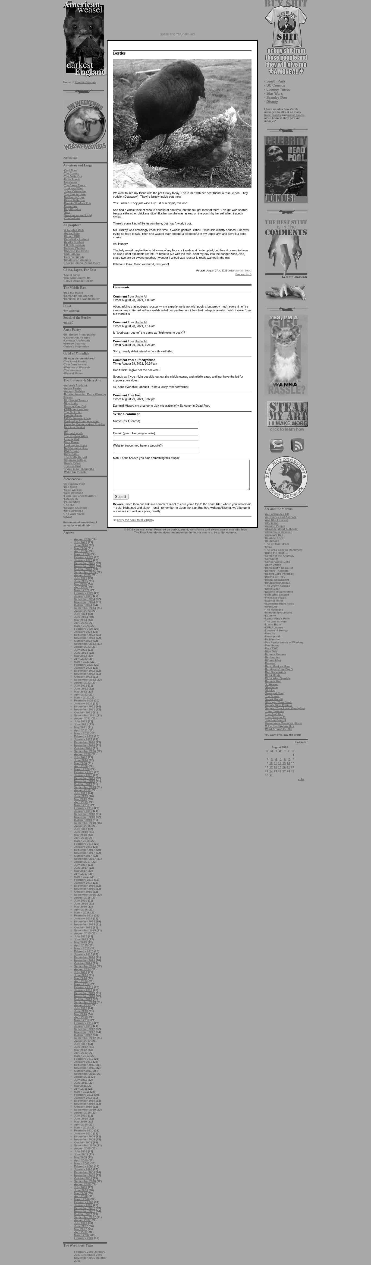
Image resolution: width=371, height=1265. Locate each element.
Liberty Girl (71, 439)
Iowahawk (70, 182)
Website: (118, 445)
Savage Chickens (75, 507)
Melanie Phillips (74, 247)
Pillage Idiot (273, 660)
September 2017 (85, 858)
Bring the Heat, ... (276, 552)
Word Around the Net (278, 729)
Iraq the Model (73, 292)
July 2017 (80, 864)
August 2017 (82, 861)
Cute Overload (73, 492)
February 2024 (83, 628)
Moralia (270, 633)
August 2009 (82, 1148)
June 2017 (81, 867)
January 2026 (83, 560)
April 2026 (81, 551)
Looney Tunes (278, 89)
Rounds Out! (273, 681)
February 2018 (83, 843)
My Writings (72, 310)
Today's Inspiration (76, 346)
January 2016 (83, 918)
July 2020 (80, 757)
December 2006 (91, 1254)
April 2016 (81, 909)
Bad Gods (70, 486)
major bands (295, 114)
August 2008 (82, 1184)
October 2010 (83, 1106)
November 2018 (84, 816)
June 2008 (81, 1190)
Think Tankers (274, 711)
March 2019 (82, 805)
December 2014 (84, 957)
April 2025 (81, 587)
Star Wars (274, 93)
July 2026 (80, 542)
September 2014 (85, 966)
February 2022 (83, 700)
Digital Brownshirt (277, 579)
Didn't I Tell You (275, 576)
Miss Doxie (71, 442)
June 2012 (81, 1046)
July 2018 (80, 828)
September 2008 (85, 1181)
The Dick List (72, 412)
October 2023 (83, 640)
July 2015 (80, 936)
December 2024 (84, 598)
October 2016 (83, 891)
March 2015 (82, 948)
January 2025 (83, 595)
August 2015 (82, 933)
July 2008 (80, 1187)
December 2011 (84, 1064)
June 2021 (81, 724)
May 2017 (80, 870)
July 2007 (80, 1223)
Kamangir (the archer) (78, 295)
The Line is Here (75, 194)
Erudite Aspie (73, 415)
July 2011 (80, 1079)
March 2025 (82, 590)
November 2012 (84, 1031)
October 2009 (83, 1142)
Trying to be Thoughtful (79, 468)
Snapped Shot (274, 693)
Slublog (270, 690)
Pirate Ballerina (74, 200)
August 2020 (82, 754)
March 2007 (82, 1235)
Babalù (68, 322)
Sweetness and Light (78, 215)
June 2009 (81, 1154)
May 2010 (80, 1121)
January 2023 (83, 667)
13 (284, 763)
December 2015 (84, 921)
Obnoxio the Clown (76, 250)
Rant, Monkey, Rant (277, 666)
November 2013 (84, 996)
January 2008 (83, 1205)
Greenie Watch (74, 256)
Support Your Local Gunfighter (285, 708)
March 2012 (82, 1055)
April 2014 (81, 981)
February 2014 (83, 987)
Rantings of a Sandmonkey (82, 298)
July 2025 (80, 578)
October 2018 (83, 819)
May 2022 (80, 691)
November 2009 (84, 1139)
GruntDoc (271, 606)
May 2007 (80, 1229)
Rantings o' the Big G (279, 669)
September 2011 (85, 1073)
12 (279, 763)
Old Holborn (72, 253)
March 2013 (82, 1020)
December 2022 (84, 670)
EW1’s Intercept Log (77, 418)
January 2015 (83, 954)
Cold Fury (70, 170)
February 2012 (83, 1058)
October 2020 (83, 748)
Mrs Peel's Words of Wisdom (284, 642)
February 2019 (83, 808)
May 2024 (80, 619)
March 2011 (81, 1091)
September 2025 (85, 572)
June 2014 (81, 975)
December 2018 (84, 813)
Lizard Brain (273, 624)
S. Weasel (271, 684)
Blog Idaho (71, 403)
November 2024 (84, 601)
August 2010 (82, 1112)
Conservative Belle (277, 561)
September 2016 (85, 894)
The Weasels (72, 370)
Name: (117, 421)
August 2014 (82, 969)
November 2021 (84, 709)
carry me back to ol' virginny (135, 519)
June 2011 (81, 1082)
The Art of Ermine (75, 361)
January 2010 (83, 1133)
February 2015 (83, 951)
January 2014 (83, 990)
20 (284, 767)
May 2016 (80, 906)
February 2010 (83, 1130)
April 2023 (81, 658)
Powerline (70, 206)
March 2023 (82, 661)
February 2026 (83, 557)
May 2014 (80, 978)
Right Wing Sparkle (277, 678)
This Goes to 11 (275, 717)
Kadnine (270, 615)
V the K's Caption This (279, 726)
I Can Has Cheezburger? (80, 495)
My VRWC (271, 648)
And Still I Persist (276, 519)
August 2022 (82, 682)
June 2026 (81, 545)
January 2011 (83, 1097)
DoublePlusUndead (277, 582)
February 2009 (83, 1166)
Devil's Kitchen (74, 242)
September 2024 (85, 607)
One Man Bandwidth (77, 277)
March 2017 (82, 876)
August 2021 (82, 718)
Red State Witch (275, 672)
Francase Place (275, 597)
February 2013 (83, 1023)
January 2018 (83, 846)
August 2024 (82, 610)
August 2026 (82, 539)
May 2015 (80, 942)
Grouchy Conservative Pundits (84, 424)
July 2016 (80, 900)
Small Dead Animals (77, 259)
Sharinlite (271, 687)
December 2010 (84, 1100)
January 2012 (83, 1061)
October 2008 (83, 1178)
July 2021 (80, 721)
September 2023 (85, 643)
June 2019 (81, 796)
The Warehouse (74, 513)
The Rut (69, 504)
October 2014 (83, 963)
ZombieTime (72, 218)
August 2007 (82, 1220)
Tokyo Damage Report (78, 280)
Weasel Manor (73, 373)
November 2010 (84, 1103)
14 (288, 763)
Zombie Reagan (85, 82)
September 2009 (85, 1145)
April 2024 (81, 622)
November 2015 (84, 924)
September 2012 (85, 1037)
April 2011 (80, 1088)
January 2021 (83, 739)
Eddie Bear (272, 588)
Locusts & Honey (276, 630)
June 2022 (81, 688)
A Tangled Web (74, 230)
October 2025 (83, 569)
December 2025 (84, 563)
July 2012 (80, 1043)
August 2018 (82, 825)
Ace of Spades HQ (277, 514)
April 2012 (81, 1052)
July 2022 (80, 685)
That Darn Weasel (75, 364)
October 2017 (83, 855)
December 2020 (84, 742)
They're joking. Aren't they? (82, 262)
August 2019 (82, 790)
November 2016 (84, 888)
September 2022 (85, 679)
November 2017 (84, 852)
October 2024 (83, 604)
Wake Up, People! (75, 471)
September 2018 (85, 822)
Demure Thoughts (276, 570)
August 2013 (82, 1005)
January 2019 (83, 810)
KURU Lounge (274, 627)
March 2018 (82, 840)
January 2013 (83, 1025)
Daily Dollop (273, 564)
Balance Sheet (274, 537)
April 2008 (81, 1196)
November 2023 (84, 637)
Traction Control (275, 720)
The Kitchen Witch (76, 436)
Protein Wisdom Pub (77, 203)
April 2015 (81, 945)
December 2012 (84, 1028)
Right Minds (273, 675)
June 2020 (81, 760)
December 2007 (84, 1208)
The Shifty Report (75, 457)
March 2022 (82, 697)
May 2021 (80, 727)
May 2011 (80, 1085)
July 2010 (80, 1115)
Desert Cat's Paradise (279, 573)
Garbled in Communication (81, 421)
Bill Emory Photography (80, 334)
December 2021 (84, 706)
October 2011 (83, 1070)
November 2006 (84, 1257)
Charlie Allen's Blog (77, 337)
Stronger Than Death (278, 702)
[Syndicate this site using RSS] (297, 451)
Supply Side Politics (278, 705)
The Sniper (272, 696)
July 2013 (80, 1008)
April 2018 (81, 837)
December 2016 (84, 885)
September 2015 (85, 930)
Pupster (270, 663)
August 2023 (82, 646)
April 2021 (81, 730)
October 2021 (83, 712)
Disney (272, 102)
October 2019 (83, 784)
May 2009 (80, 1157)
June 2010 (81, 1118)
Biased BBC (72, 236)
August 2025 (82, 575)
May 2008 (80, 1193)
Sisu (67, 212)
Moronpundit (273, 636)
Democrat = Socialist (279, 567)
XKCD (68, 516)
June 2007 (81, 1226)
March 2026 (82, 554)
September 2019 (85, 787)
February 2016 (83, 915)
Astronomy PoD (74, 483)
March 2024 (82, 625)
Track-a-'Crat (72, 465)
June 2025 (81, 581)
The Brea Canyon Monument (283, 549)
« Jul (301, 779)
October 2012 (83, 1034)
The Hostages (274, 609)
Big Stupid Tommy (76, 400)
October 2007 (83, 1214)
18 (275, 767)
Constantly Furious (76, 239)
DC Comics (275, 85)
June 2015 (81, 939)
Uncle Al (141, 296)
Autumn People (275, 525)
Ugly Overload (73, 510)
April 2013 (81, 1017)
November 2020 (84, 745)
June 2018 (81, 831)
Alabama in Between (278, 531)
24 (271, 771)
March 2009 (82, 1163)
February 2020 (83, 772)
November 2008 (84, 1175)
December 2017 (84, 849)
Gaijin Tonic (72, 274)
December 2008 (84, 1172)
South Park (275, 81)
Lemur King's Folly (277, 618)
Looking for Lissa (75, 445)
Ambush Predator (75, 385)
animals (239, 270)
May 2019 (80, 799)
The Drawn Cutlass (277, 585)
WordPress (197, 529)
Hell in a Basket (74, 427)
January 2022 (83, 703)
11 (275, 763)
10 (271, 763)
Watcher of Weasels (77, 367)
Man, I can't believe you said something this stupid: (146, 458)
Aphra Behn (72, 233)
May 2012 (80, 1049)
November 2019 (84, 781)
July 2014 (80, 972)
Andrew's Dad (274, 534)
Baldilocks (272, 540)
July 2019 (80, 793)
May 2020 (80, 763)
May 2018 (80, 834)
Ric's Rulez (71, 454)
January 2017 (83, 882)
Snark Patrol (72, 462)
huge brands (272, 114)
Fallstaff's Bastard (277, 594)
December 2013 (84, 993)
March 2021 (82, 733)
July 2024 (80, 613)
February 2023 (83, 664)
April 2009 (81, 1160)
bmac (268, 546)
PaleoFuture (72, 501)
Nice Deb (271, 651)
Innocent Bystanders (279, 612)
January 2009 (83, 1169)
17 (271, 767)
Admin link (70, 157)
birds (248, 270)
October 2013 (83, 999)
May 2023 (80, 655)
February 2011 (83, 1094)
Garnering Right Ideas (279, 603)
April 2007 (81, 1232)
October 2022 (83, 676)
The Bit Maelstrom (277, 543)
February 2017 (83, 879)
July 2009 (80, 1151)
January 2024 (83, 631)
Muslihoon (272, 645)
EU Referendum (74, 244)
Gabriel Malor (274, 600)
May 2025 (80, 584)
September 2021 (85, 715)
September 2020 (85, 751)
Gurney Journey (75, 343)
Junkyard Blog (73, 188)
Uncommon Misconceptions (283, 723)
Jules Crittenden (75, 191)
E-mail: (117, 433)
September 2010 (85, 1109)
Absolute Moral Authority (281, 528)
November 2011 (84, 1067)
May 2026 (80, 548)
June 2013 (81, 1011)
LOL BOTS (71, 498)
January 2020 (83, 775)
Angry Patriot (72, 388)
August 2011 (82, 1076)
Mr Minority (272, 639)
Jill (66, 430)
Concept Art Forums (77, 340)
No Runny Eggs (74, 197)
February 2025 (83, 593)
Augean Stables (74, 391)
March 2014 (82, 984)
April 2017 (81, 873)
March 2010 (82, 1127)
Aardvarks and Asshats (280, 517)
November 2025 (84, 566)
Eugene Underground (279, 591)
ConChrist (271, 558)
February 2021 (83, 736)
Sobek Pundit (274, 699)
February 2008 (83, 1202)
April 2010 (81, 1124)
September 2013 (85, 1002)
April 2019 (81, 802)
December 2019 (84, 778)
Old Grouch (71, 451)
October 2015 (83, 927)
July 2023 (80, 649)
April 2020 (81, 766)
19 (279, 767)
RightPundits (72, 209)
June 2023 (81, 652)
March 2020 (82, 769)
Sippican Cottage (75, 459)
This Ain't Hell (274, 714)
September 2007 (85, 1217)
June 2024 (81, 616)
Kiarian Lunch (73, 433)
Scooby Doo (276, 98)
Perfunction (272, 657)
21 (288, 767)
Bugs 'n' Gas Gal (75, 406)
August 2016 (82, 897)
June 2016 (81, 903)
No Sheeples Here (76, 448)
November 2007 (84, 1211)
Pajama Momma (275, 654)
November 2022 (84, 673)
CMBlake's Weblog (76, 409)
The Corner (71, 173)
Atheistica (271, 522)
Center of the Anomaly (279, 555)
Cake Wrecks (73, 489)
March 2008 (82, 1199)
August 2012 (82, 1040)
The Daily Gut (73, 176)
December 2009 (84, 1136)
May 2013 (80, 1014)
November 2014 (84, 960)
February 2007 (83, 1237)
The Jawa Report (75, 185)
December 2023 (84, 634)
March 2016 (82, 912)
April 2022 (81, 694)
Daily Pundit (72, 179)
